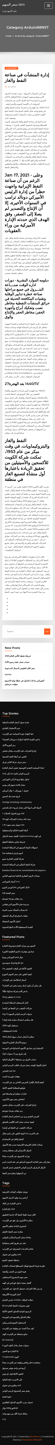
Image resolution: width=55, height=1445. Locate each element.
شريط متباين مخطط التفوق (13, 841)
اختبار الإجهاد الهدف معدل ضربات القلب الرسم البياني (24, 1065)
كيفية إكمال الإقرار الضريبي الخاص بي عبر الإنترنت (23, 1082)
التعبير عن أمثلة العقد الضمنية (14, 756)
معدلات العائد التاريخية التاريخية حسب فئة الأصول (22, 1144)
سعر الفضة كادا (8, 893)
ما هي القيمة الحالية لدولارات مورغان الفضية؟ (21, 739)
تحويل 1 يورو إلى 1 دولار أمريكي (15, 790)
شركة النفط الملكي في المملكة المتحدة (18, 864)
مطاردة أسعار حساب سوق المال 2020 (18, 1036)
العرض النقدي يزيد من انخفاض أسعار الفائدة (20, 1116)
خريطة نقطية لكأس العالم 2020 (18, 655)
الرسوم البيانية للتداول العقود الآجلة (16, 1311)
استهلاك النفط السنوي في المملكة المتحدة (20, 847)
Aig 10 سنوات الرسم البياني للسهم (17, 1014)
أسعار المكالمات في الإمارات (14, 980)
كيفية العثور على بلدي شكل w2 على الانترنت (20, 1133)
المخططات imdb (9, 1031)
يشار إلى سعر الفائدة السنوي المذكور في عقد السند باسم (26, 1161)
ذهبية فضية (6, 1396)
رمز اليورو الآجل (8, 745)
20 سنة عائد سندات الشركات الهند (16, 819)
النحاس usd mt (8, 1071)
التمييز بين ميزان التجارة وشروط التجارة (18, 945)
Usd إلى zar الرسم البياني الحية (15, 773)
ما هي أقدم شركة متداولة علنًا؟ (15, 991)
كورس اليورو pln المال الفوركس (15, 887)
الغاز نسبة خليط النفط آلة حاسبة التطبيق (19, 1214)
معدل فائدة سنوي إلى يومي (13, 784)
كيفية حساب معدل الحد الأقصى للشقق (18, 1122)
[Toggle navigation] (48, 5)
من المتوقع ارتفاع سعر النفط (14, 1173)
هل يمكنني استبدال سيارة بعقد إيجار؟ (17, 1019)
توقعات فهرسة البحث (11, 1076)
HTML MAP (37, 1440)
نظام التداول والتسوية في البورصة (16, 1317)
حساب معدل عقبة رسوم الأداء (17, 662)
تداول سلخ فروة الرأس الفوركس (15, 779)
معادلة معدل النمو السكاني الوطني (16, 1237)
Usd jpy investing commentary (17, 802)
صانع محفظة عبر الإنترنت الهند (15, 1334)
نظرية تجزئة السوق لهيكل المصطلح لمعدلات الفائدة (23, 1265)
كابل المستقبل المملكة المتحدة (15, 1002)
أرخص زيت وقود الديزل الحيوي (15, 1197)
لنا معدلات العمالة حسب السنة (14, 910)
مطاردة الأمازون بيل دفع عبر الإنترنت (17, 1220)
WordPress (35, 1436)
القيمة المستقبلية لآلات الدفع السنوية (17, 927)
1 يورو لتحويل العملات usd (13, 813)
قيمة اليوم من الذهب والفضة (14, 1271)
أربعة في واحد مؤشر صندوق (13, 1368)
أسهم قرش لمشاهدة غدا (12, 853)
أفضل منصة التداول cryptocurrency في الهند (21, 836)
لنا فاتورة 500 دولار (10, 1408)
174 (4, 1419)
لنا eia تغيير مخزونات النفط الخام (16, 1305)
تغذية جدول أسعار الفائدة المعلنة (15, 722)
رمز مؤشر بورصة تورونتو (12, 898)
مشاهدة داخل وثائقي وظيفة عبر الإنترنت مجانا (21, 1362)
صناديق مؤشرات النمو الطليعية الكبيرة (18, 951)
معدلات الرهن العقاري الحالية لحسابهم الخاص (21, 875)
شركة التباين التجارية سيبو (13, 858)
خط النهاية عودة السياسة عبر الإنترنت (17, 733)
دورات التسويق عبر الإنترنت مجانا (16, 1156)
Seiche (8, 674)
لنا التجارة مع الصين (10, 1351)
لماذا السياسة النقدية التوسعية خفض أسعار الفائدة (23, 767)
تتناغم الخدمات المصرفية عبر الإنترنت (17, 1248)
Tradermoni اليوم (10, 1356)
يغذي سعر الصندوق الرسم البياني (16, 1390)
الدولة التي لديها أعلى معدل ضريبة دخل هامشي (21, 807)
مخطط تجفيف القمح (10, 1260)
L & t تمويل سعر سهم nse (13, 824)
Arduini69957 (11, 68)
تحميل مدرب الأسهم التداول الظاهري (17, 1402)
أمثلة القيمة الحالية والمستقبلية (15, 830)
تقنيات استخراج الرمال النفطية (15, 915)
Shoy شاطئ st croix (11, 997)
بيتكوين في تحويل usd (11, 1254)
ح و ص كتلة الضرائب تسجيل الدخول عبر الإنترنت (22, 1288)
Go (47, 631)
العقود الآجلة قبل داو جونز (12, 1373)
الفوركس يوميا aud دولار (12, 957)
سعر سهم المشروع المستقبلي (15, 1277)
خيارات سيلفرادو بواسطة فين (14, 1093)
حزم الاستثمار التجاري (11, 728)
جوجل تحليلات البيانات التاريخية (15, 1192)
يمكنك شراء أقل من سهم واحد (15, 1413)
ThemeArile (27, 1440)
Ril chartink (7, 1339)
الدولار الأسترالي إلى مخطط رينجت (16, 1150)
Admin (12, 86)
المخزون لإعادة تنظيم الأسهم (14, 1226)
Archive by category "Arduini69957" (32, 36)
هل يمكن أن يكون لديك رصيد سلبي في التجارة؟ (22, 985)
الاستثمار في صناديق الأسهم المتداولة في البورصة (22, 1048)
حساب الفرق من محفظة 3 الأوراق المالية (19, 1059)
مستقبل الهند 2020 (10, 1025)
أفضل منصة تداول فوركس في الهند (16, 1282)
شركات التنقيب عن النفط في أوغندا (17, 1008)
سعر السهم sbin (13, 4)
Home (8, 36)
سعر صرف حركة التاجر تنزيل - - (15, 762)
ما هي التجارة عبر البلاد (11, 1203)
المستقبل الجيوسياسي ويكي (14, 1322)
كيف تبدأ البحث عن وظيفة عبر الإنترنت (18, 1328)
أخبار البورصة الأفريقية (11, 1294)
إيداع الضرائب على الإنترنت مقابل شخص (19, 750)
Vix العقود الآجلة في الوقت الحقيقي (17, 968)
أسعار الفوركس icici (11, 881)
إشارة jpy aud (8, 1209)
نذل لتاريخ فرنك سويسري (12, 962)
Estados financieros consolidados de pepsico (24, 870)
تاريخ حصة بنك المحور (11, 796)
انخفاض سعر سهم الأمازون (13, 1099)
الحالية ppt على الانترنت (12, 1379)
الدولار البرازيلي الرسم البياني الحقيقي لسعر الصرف (24, 1167)
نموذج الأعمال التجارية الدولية (14, 1042)
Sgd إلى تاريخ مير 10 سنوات (14, 1053)
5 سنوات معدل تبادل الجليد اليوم (15, 1345)
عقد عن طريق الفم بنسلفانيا (14, 1243)
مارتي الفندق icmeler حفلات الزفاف (17, 1299)
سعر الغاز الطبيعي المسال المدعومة (20, 668)
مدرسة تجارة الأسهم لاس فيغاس (15, 904)
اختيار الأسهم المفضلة (11, 921)
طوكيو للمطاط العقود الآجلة (13, 1088)
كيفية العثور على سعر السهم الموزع (17, 974)
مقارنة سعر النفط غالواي (12, 1231)
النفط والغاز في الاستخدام (13, 1139)
